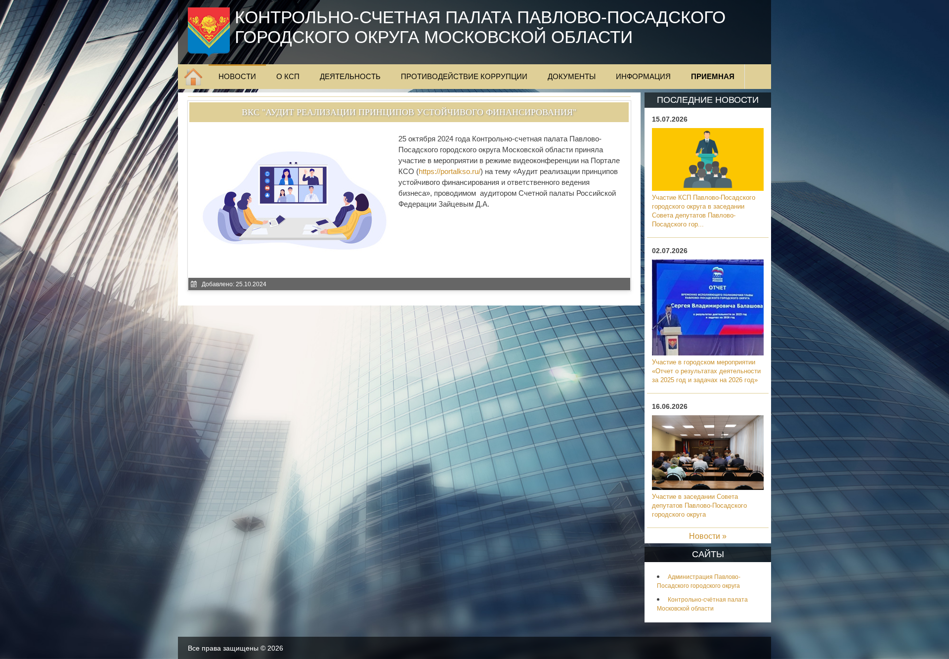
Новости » (708, 536)
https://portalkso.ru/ (449, 172)
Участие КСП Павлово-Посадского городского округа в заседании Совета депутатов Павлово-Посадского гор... (703, 211)
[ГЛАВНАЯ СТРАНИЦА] (193, 76)
